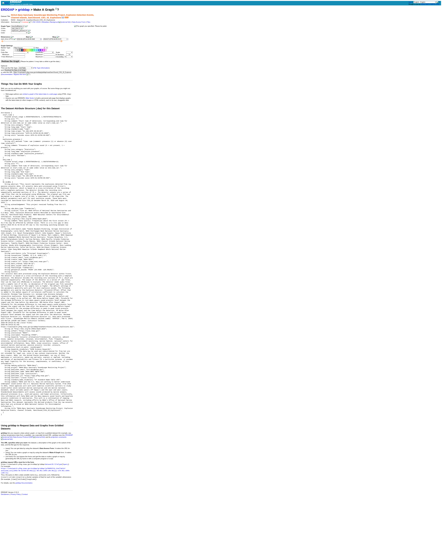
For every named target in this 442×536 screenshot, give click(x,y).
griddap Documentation (23, 483)
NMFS (428, 4)
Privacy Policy (16, 494)
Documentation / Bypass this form (13, 74)
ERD (437, 4)
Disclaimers (5, 494)
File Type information (41, 68)
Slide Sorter (30, 98)
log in (410, 2)
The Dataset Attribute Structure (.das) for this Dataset (30, 108)
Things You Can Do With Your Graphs (21, 84)
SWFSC (433, 4)
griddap (24, 9)
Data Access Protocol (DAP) (23, 437)
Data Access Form (78, 22)
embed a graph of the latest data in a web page (40, 94)
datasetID (49, 464)
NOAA (423, 4)
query (66, 464)
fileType (58, 464)
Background (54, 22)
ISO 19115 (37, 22)
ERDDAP (7, 9)
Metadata (45, 22)
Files (88, 22)
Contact (25, 494)
